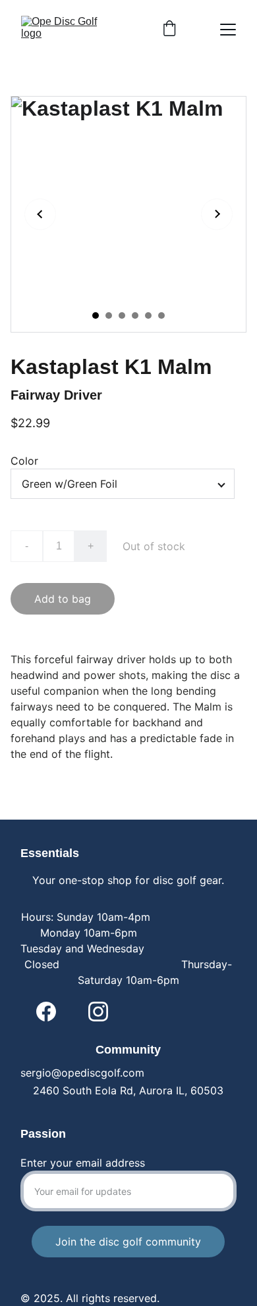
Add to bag (62, 598)
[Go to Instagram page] (98, 1011)
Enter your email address (82, 1162)
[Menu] (228, 29)
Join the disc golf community (128, 1241)
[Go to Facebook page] (46, 1011)
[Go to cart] (169, 29)
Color (24, 460)
